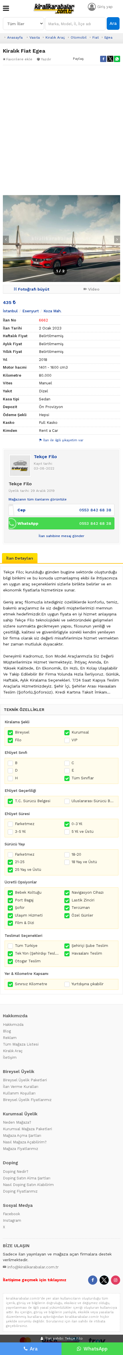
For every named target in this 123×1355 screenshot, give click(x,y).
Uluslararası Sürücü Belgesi (93, 801)
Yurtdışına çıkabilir (88, 984)
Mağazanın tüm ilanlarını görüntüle (38, 499)
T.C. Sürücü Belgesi (32, 801)
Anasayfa (15, 37)
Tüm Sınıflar (83, 778)
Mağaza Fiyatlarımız (20, 1149)
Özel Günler (82, 915)
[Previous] (6, 239)
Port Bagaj (24, 900)
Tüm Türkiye (26, 945)
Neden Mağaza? (17, 1122)
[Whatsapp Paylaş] (117, 59)
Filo (18, 740)
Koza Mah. (52, 311)
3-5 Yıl (20, 831)
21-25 (20, 862)
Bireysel (22, 732)
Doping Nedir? (15, 1171)
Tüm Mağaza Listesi (21, 1044)
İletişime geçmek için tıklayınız (34, 1279)
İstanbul (10, 311)
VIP (75, 740)
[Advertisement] (61, 130)
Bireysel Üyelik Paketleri (25, 1080)
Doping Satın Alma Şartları (26, 1178)
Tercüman (81, 907)
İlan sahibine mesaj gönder (61, 536)
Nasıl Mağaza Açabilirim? (25, 1142)
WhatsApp (96, 1349)
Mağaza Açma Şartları (22, 1135)
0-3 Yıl (77, 824)
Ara (113, 23)
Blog (7, 1031)
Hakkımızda (13, 1024)
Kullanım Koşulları (19, 1093)
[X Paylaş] (110, 59)
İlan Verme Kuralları (20, 1086)
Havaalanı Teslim (87, 953)
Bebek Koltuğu (28, 892)
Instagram (12, 1220)
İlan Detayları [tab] (19, 558)
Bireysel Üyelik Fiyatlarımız (27, 1100)
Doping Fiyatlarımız (20, 1191)
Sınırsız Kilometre (31, 984)
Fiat (95, 37)
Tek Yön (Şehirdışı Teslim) (37, 953)
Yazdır (46, 59)
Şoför (20, 907)
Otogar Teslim (28, 961)
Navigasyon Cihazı (88, 892)
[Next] (117, 239)
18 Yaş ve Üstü (84, 862)
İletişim (10, 1057)
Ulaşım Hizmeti (29, 915)
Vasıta (34, 37)
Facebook (11, 1214)
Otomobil (79, 37)
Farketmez (24, 824)
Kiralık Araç (55, 37)
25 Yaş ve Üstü (28, 869)
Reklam (10, 1038)
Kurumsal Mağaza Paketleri (27, 1129)
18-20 (76, 854)
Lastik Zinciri (83, 900)
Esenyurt (30, 311)
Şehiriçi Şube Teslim (90, 945)
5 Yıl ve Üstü (83, 831)
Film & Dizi (24, 923)
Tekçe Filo (45, 456)
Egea (108, 37)
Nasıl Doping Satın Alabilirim (28, 1185)
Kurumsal (80, 732)
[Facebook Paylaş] (103, 59)
